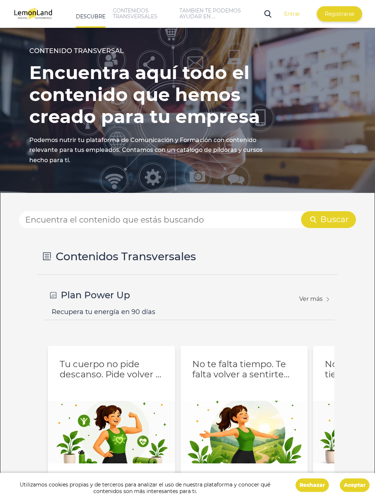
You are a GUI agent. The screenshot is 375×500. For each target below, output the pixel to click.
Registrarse (339, 14)
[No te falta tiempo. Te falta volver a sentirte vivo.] (244, 418)
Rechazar (312, 485)
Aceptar (354, 485)
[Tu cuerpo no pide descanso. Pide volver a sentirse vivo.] (111, 418)
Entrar (292, 14)
